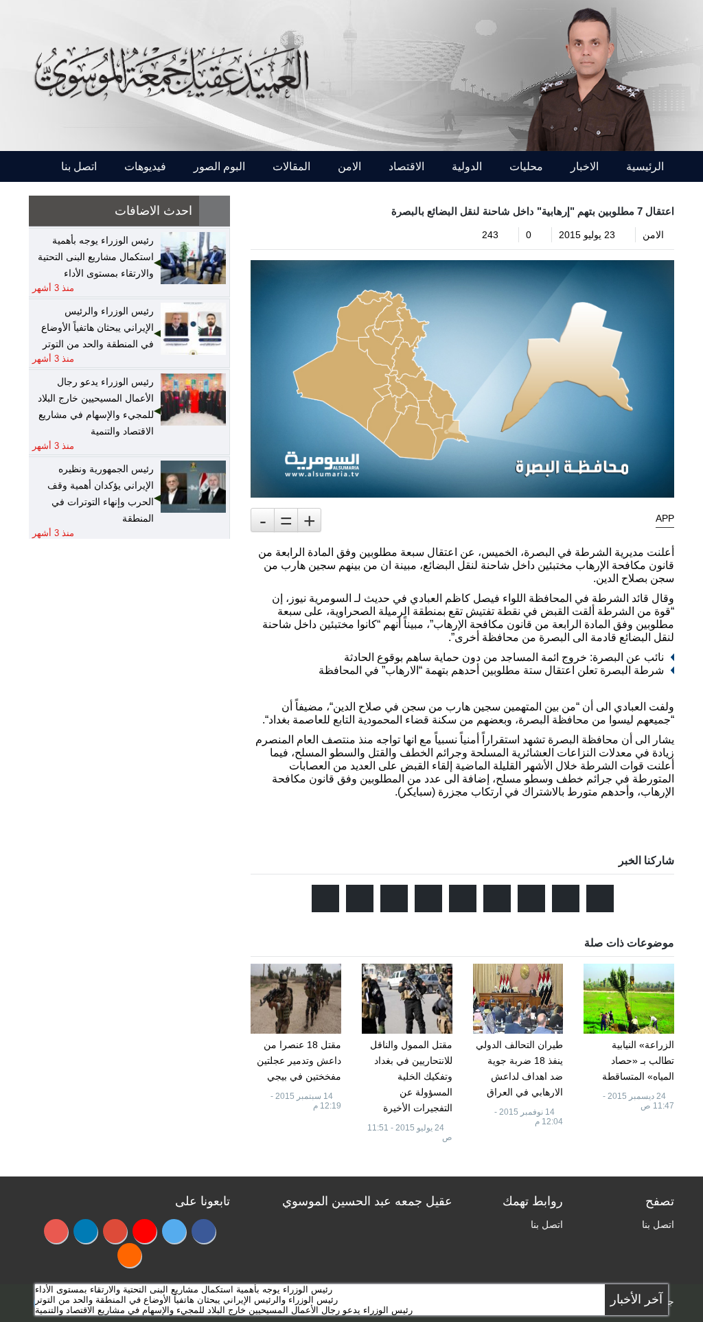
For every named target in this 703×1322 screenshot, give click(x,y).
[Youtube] (144, 1231)
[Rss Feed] (129, 1255)
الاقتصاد (406, 166)
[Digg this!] (462, 898)
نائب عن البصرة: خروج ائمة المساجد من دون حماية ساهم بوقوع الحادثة (504, 657)
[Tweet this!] (600, 898)
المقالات (291, 166)
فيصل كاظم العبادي (455, 598)
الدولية (467, 166)
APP (665, 518)
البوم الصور (219, 166)
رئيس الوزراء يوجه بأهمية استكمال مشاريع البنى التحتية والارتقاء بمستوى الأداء (183, 1289)
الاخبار (585, 166)
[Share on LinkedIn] (428, 898)
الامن (349, 166)
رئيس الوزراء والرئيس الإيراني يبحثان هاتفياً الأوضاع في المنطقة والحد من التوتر (186, 1300)
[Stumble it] (497, 898)
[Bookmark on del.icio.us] (394, 898)
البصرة (539, 552)
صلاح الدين (357, 706)
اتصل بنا (79, 166)
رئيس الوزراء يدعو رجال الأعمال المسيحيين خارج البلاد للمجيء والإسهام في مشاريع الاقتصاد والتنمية (224, 1310)
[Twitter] (174, 1231)
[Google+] (115, 1231)
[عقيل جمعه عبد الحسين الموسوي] (589, 74)
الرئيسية (645, 166)
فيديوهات (145, 166)
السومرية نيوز (320, 598)
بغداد (279, 720)
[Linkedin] (85, 1231)
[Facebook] (204, 1231)
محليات (526, 166)
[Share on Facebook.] (565, 898)
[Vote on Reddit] (531, 898)
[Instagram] (56, 1231)
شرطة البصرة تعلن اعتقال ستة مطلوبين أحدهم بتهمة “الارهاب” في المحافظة (491, 670)
